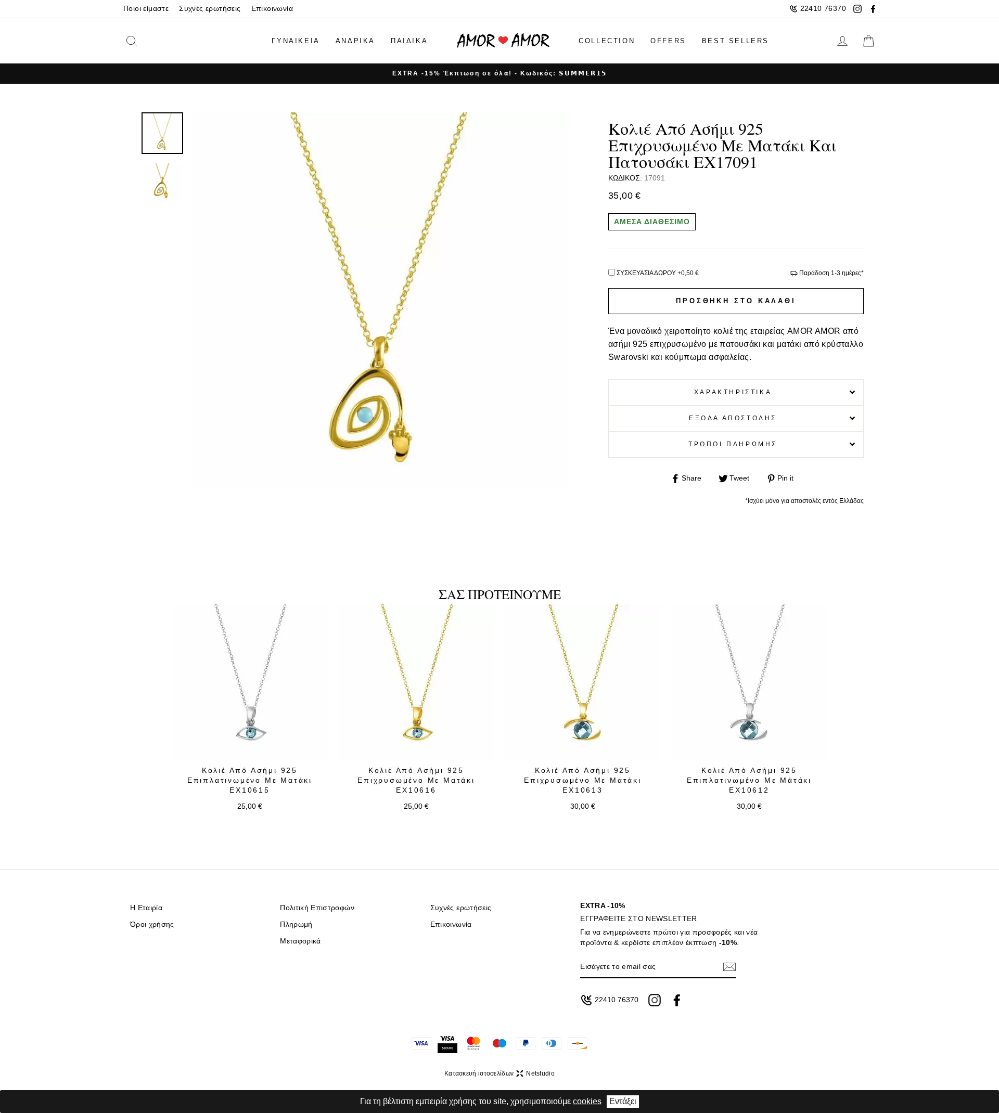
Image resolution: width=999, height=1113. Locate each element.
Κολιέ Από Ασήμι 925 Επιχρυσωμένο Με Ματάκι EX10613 (583, 780)
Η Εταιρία (146, 908)
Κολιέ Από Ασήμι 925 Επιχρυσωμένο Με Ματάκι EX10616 (416, 780)
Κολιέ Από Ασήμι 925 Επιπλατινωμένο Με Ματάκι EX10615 (249, 780)
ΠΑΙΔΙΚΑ (409, 41)
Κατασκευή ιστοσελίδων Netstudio (499, 1073)
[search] (147, 41)
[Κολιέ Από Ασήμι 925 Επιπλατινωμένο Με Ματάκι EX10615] (250, 682)
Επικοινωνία (272, 8)
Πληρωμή (296, 924)
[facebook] (873, 9)
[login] (842, 41)
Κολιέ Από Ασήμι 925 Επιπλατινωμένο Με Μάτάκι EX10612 (749, 780)
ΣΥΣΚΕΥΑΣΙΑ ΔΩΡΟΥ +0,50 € (658, 273)
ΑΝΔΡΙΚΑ (355, 41)
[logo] (503, 41)
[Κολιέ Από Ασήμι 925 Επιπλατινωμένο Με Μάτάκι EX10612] (749, 682)
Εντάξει (622, 1101)
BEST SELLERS (735, 41)
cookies (587, 1101)
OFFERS (668, 41)
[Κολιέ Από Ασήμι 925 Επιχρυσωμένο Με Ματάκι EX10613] (583, 682)
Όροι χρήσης (152, 924)
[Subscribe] (729, 966)
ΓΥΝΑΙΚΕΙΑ (295, 41)
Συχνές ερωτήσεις (209, 8)
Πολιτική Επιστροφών (317, 908)
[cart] (868, 41)
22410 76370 (823, 8)
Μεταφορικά (300, 941)
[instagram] (857, 9)
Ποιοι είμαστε (146, 8)
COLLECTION (607, 41)
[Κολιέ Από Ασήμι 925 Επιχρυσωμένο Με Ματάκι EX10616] (416, 682)
